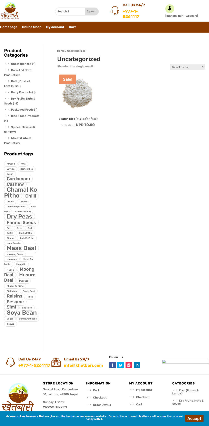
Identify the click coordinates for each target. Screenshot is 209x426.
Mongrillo (21, 264)
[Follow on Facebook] (112, 365)
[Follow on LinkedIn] (137, 365)
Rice (30, 296)
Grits (19, 228)
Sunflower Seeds (28, 318)
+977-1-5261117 (131, 14)
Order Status (102, 405)
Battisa (10, 169)
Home (60, 50)
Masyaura (12, 259)
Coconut (24, 201)
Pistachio (12, 291)
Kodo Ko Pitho (27, 238)
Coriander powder (16, 206)
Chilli (30, 196)
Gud (30, 228)
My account (55, 27)
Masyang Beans (15, 254)
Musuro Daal (20, 277)
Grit (9, 228)
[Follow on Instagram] (129, 365)
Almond (11, 163)
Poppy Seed (29, 291)
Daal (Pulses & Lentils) (185, 392)
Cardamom (18, 178)
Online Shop (31, 27)
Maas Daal (21, 248)
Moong (10, 270)
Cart (72, 27)
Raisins (14, 296)
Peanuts (23, 281)
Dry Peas (19, 216)
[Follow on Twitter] (120, 365)
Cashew (15, 184)
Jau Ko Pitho (25, 233)
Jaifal (10, 233)
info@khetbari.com (83, 365)
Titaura (10, 324)
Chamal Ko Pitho (20, 192)
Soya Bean (22, 312)
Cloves (10, 201)
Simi (11, 307)
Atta (23, 163)
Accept (194, 418)
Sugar (10, 318)
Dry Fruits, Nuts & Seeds (187, 402)
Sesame (15, 301)
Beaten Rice (26, 169)
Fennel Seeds (21, 222)
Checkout (100, 397)
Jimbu (10, 238)
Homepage (9, 27)
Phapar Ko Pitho (15, 286)
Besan (10, 174)
